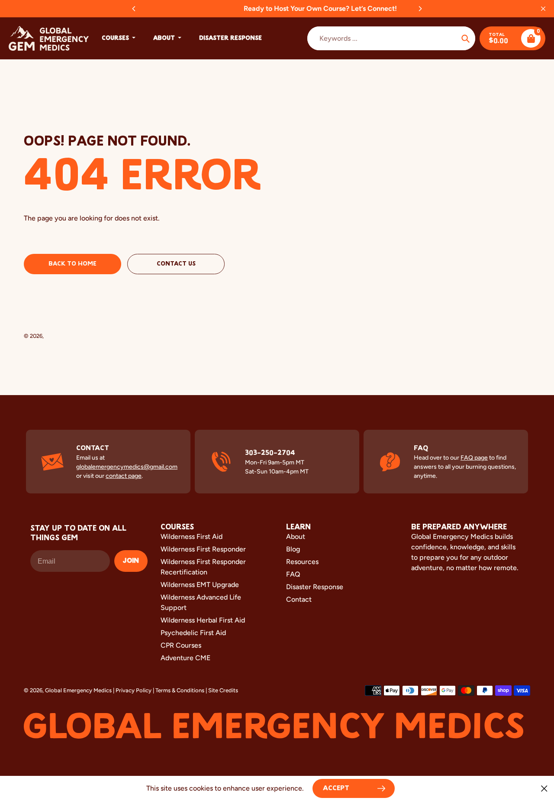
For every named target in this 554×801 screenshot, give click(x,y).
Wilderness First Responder (203, 549)
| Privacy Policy (132, 690)
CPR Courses (181, 645)
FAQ (293, 574)
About (295, 536)
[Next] (420, 8)
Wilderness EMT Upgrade (200, 584)
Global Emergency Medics (78, 336)
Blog (293, 549)
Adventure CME (185, 658)
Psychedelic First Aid (193, 633)
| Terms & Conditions (178, 690)
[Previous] (134, 8)
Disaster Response (314, 587)
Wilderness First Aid (191, 536)
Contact (299, 599)
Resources (302, 562)
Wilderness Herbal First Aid (203, 620)
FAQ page (474, 457)
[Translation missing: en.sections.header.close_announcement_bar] (543, 8)
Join (131, 561)
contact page (124, 476)
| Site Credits (222, 690)
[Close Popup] (544, 788)
